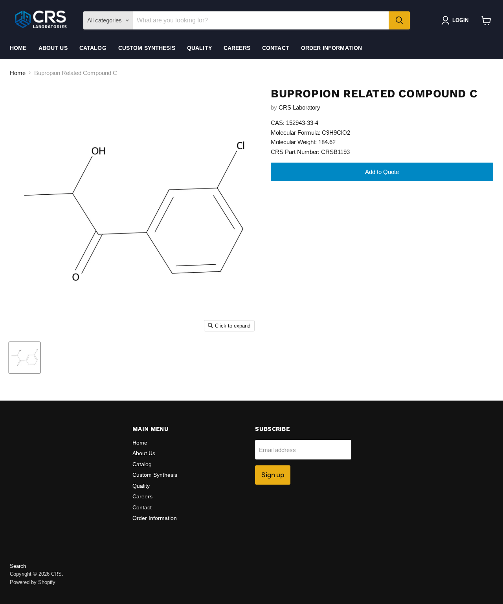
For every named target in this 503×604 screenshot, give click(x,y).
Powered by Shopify (32, 582)
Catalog (92, 48)
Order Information (331, 48)
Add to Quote (382, 171)
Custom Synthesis (146, 48)
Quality (199, 48)
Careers (237, 48)
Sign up (272, 475)
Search (18, 566)
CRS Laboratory (299, 107)
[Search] (399, 20)
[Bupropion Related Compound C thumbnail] (24, 357)
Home (18, 48)
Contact (275, 48)
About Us (53, 48)
